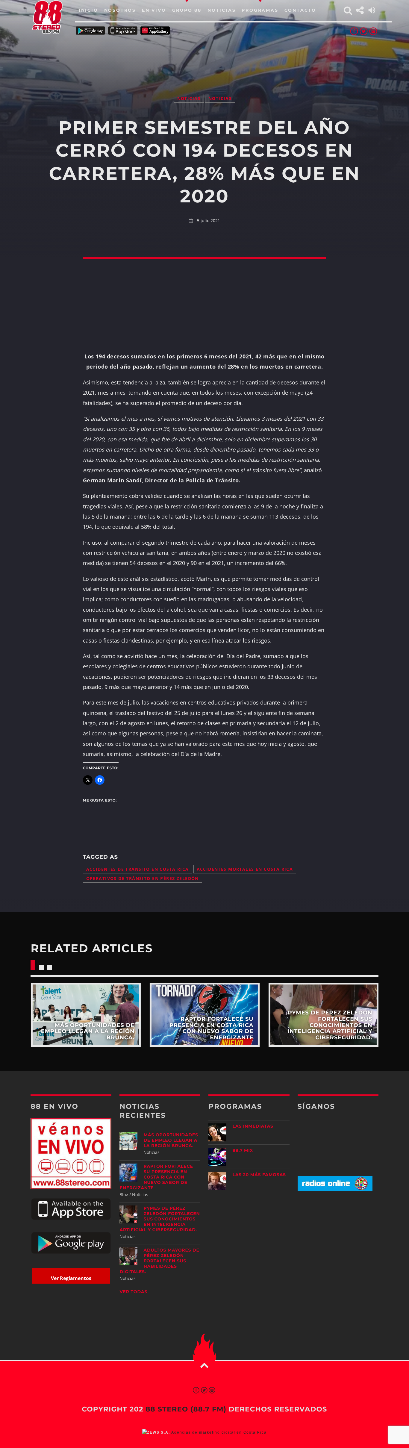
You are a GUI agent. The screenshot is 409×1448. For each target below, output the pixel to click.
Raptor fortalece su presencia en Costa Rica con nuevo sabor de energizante (156, 1177)
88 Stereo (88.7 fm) (186, 1409)
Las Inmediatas (252, 1126)
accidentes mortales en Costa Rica (245, 869)
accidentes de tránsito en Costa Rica (137, 869)
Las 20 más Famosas (259, 1174)
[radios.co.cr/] (335, 1189)
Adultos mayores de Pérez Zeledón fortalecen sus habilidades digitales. (159, 1260)
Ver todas (133, 1291)
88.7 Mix (242, 1150)
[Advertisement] (204, 56)
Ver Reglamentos (71, 1278)
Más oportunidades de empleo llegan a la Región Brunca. (170, 1140)
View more (85, 1015)
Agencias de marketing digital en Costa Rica (218, 1432)
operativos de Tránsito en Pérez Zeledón (142, 878)
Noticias (189, 98)
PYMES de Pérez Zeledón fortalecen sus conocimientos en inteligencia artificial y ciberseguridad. (159, 1218)
